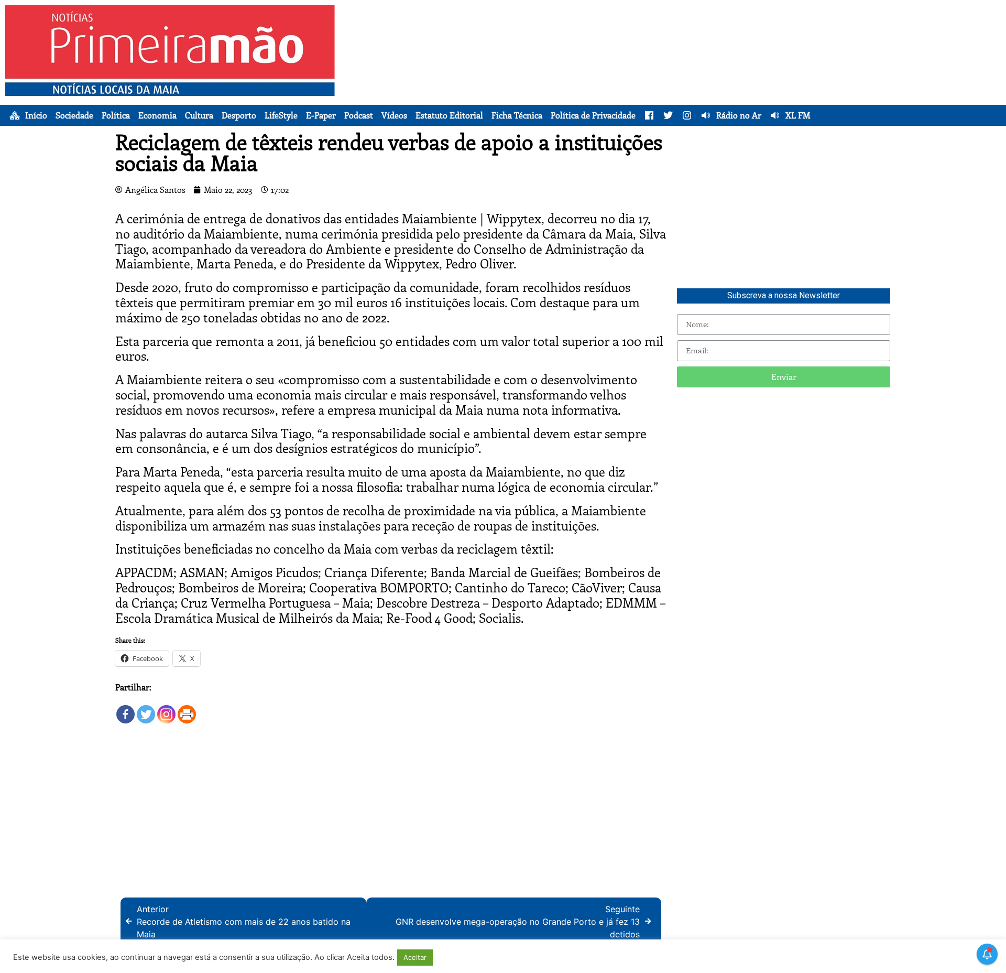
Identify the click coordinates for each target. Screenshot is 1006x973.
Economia (157, 115)
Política (116, 115)
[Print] (187, 709)
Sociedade (74, 115)
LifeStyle (281, 115)
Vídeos (394, 115)
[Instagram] (166, 709)
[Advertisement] (705, 78)
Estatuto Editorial (449, 115)
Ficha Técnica (516, 115)
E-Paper (321, 115)
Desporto (239, 115)
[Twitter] (146, 709)
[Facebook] (125, 709)
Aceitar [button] (415, 957)
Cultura (199, 115)
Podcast (358, 115)
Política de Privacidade (593, 115)
